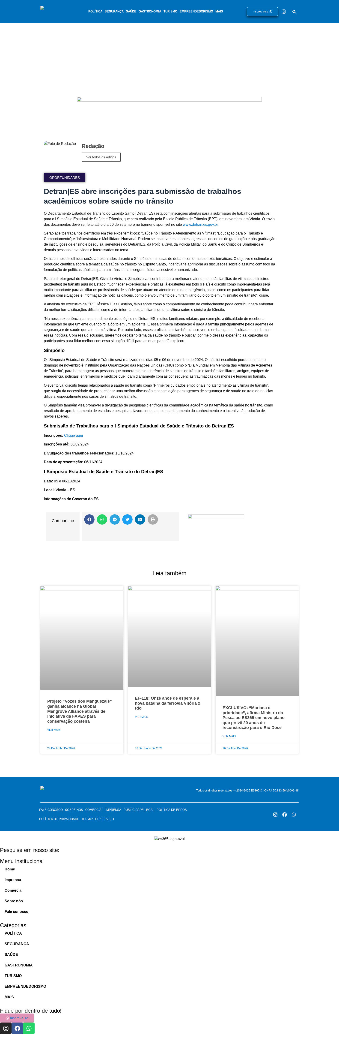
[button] (89, 519)
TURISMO (170, 11)
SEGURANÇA (114, 11)
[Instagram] (283, 11)
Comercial (94, 810)
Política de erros (172, 810)
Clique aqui (73, 435)
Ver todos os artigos (101, 157)
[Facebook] (284, 814)
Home (10, 869)
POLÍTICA (95, 11)
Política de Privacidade (59, 819)
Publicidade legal (139, 810)
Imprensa (113, 810)
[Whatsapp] (293, 814)
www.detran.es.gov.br (200, 224)
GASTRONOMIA (150, 11)
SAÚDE (131, 11)
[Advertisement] (169, 57)
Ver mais (53, 729)
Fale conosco (51, 810)
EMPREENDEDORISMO (196, 11)
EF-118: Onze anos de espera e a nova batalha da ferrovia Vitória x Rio (167, 703)
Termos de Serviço (97, 819)
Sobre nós (74, 810)
